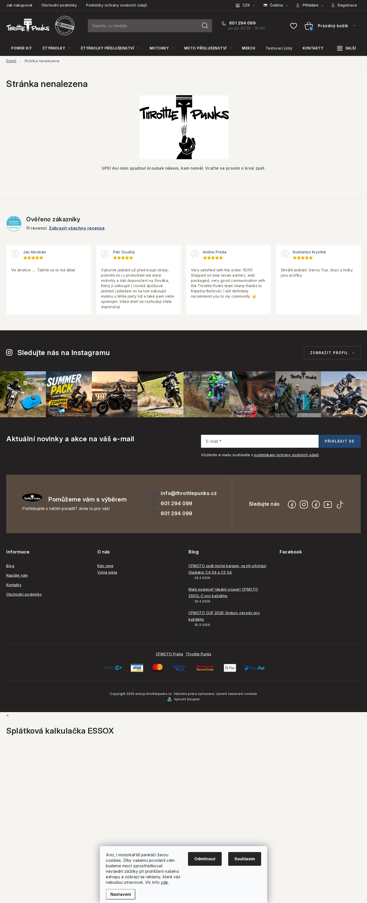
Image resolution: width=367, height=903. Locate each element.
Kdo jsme (105, 566)
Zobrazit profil (329, 353)
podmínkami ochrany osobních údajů (286, 455)
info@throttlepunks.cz (189, 493)
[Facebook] (292, 504)
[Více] (346, 48)
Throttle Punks (198, 654)
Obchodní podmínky (59, 5)
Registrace (347, 5)
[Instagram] (304, 504)
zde (164, 882)
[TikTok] (340, 504)
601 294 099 (242, 22)
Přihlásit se (340, 441)
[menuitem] (21, 48)
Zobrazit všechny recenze (77, 228)
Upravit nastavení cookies (236, 694)
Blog (10, 566)
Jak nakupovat (19, 5)
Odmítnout (204, 858)
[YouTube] (328, 504)
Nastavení (120, 894)
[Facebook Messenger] (316, 504)
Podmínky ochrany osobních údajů (116, 5)
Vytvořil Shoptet (187, 699)
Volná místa (107, 572)
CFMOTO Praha (169, 654)
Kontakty (13, 585)
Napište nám (17, 575)
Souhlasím (244, 858)
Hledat (205, 25)
